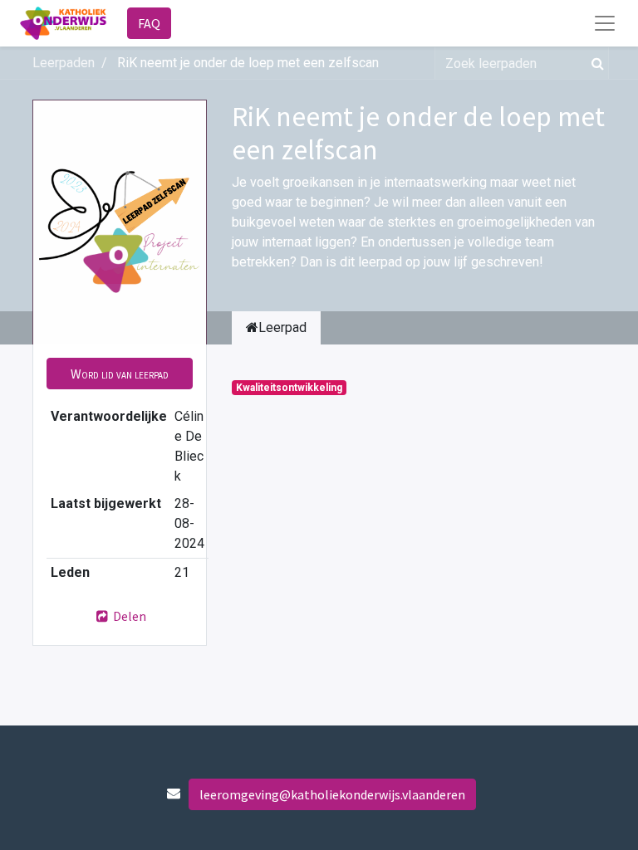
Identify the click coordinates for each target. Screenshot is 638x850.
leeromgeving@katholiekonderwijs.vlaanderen (332, 794)
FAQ (149, 23)
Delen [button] (128, 616)
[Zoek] (594, 63)
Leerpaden (63, 63)
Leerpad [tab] (282, 327)
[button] (120, 373)
